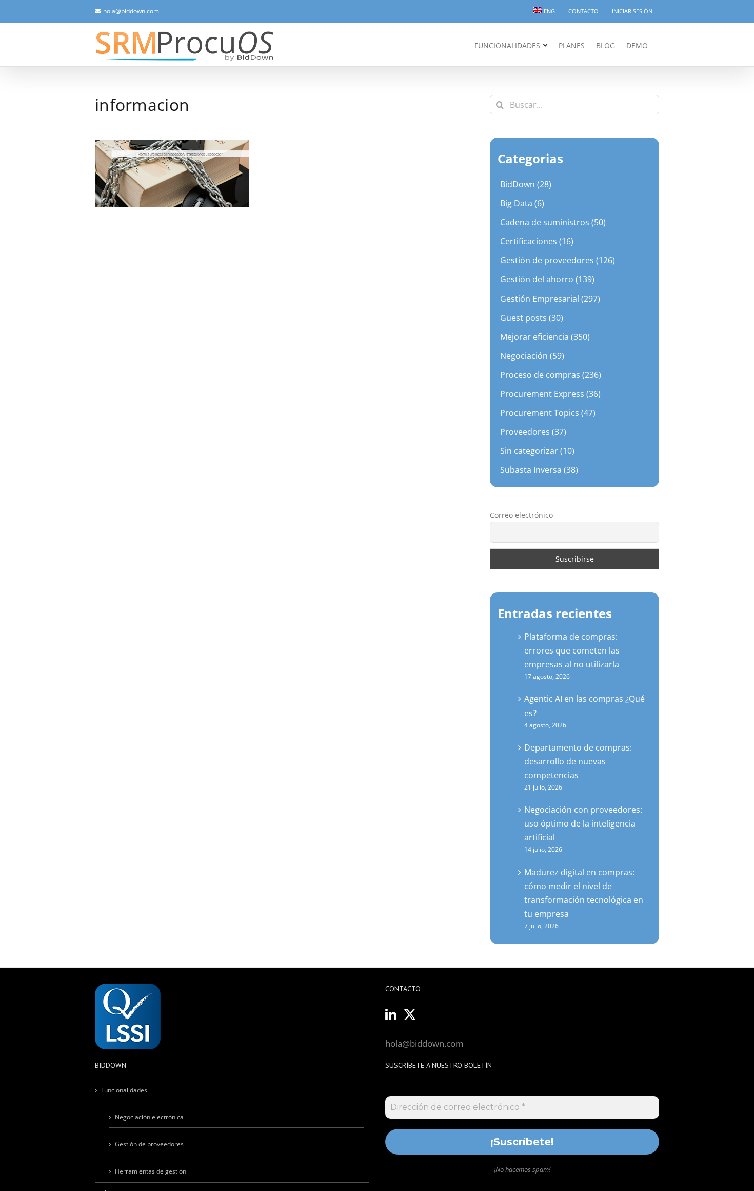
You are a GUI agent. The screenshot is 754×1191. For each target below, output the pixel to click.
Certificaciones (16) (536, 241)
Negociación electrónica (149, 1116)
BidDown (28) (525, 184)
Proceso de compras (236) (550, 374)
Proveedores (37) (533, 431)
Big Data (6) (522, 203)
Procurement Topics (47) (548, 412)
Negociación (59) (532, 355)
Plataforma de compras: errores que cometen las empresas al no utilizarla (572, 650)
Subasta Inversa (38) (539, 469)
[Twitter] (409, 1014)
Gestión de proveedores (149, 1144)
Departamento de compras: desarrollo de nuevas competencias (578, 761)
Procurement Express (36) (550, 393)
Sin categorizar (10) (537, 450)
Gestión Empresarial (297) (550, 298)
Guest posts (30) (531, 317)
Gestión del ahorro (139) (547, 279)
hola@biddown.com (131, 11)
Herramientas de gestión (150, 1171)
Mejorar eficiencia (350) (545, 336)
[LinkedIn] (390, 1014)
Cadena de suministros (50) (553, 222)
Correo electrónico (521, 515)
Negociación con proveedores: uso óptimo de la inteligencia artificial (583, 823)
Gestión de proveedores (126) (557, 260)
